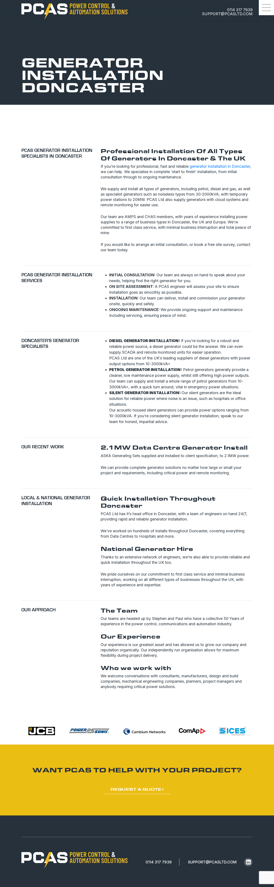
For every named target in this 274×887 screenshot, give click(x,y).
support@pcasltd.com (227, 14)
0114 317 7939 (240, 10)
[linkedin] (248, 862)
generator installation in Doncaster (220, 166)
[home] (74, 11)
